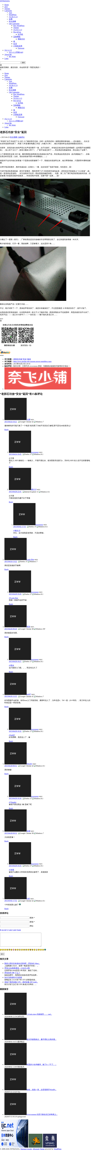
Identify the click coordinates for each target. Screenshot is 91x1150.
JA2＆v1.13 (13, 17)
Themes (7, 9)
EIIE (28, 899)
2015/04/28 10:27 (15, 661)
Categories (8, 11)
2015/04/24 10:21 (10, 422)
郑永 (28, 627)
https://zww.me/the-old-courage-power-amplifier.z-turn (32, 361)
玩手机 (20, 34)
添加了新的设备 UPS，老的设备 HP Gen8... (21, 982)
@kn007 (12, 735)
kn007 (29, 694)
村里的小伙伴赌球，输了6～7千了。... (41, 1064)
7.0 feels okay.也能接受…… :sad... (39, 1014)
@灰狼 (11, 870)
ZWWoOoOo (5, 1)
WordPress (12, 15)
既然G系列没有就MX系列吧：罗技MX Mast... (22, 963)
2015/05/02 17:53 (19, 527)
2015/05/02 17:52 (10, 901)
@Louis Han (13, 598)
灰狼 (28, 831)
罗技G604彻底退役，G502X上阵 (17, 968)
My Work (12, 56)
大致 (28, 419)
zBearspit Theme (39, 1149)
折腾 (10, 19)
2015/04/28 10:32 (15, 731)
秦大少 (33, 489)
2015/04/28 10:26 (15, 594)
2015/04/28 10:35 (15, 866)
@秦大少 (16, 531)
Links (6, 58)
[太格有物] (36, 1147)
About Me (8, 54)
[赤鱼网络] (50, 1147)
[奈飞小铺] (37, 389)
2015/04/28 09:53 (10, 833)
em (3, 930)
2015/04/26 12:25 (10, 696)
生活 (15, 44)
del (5, 930)
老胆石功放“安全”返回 (22, 359)
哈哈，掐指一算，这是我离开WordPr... (41, 1090)
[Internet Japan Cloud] (14, 1147)
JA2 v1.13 (8, 50)
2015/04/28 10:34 (15, 798)
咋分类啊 (12, 21)
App (10, 13)
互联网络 (16, 37)
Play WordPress (18, 26)
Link (10, 930)
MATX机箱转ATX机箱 (13, 977)
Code (14, 930)
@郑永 (11, 665)
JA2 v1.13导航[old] (16, 52)
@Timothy (12, 802)
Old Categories (14, 24)
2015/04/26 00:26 (10, 629)
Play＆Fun (17, 32)
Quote (19, 930)
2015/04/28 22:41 (15, 492)
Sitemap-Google (26, 1149)
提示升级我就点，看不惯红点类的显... (41, 1039)
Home (6, 5)
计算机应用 (17, 46)
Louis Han (30, 559)
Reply (6, 430)
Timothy (29, 764)
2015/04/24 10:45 (15, 454)
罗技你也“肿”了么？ (12, 973)
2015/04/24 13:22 (10, 561)
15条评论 (21, 137)
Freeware (21, 48)
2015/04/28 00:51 (10, 766)
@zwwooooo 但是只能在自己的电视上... (42, 1114)
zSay (6, 7)
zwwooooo (35, 452)
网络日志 (21, 39)
